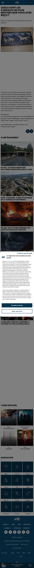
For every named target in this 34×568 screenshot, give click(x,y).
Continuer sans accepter (24, 253)
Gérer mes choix (17, 311)
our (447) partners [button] (10, 261)
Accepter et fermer (17, 305)
